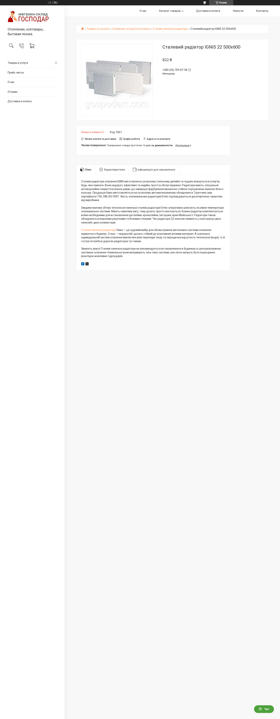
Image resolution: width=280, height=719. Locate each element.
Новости (238, 10)
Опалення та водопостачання (131, 28)
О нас (11, 82)
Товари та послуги (98, 28)
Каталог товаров (170, 10)
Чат (266, 709)
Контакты (262, 10)
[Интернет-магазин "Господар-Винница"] (32, 16)
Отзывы (13, 91)
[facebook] (82, 264)
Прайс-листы (16, 72)
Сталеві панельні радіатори (170, 28)
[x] (87, 264)
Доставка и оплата (20, 101)
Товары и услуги (18, 62)
